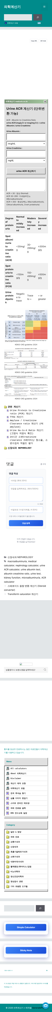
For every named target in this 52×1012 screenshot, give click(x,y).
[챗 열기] (45, 1005)
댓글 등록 (26, 523)
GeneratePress (39, 1008)
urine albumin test (30, 569)
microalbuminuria (31, 577)
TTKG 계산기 (16, 417)
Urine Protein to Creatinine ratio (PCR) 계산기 (28, 412)
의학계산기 (12, 7)
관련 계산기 (14, 407)
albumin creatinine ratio (16, 573)
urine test (36, 573)
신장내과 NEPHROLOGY (19, 448)
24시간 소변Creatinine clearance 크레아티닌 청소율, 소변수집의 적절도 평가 (29, 440)
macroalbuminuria (17, 561)
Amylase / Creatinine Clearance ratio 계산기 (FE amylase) (26, 423)
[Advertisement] (26, 70)
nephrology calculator (27, 565)
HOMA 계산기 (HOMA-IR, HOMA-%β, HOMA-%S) (22, 23)
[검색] (37, 17)
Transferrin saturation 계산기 (23, 594)
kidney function (12, 577)
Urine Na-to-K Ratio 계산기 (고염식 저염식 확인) (26, 432)
